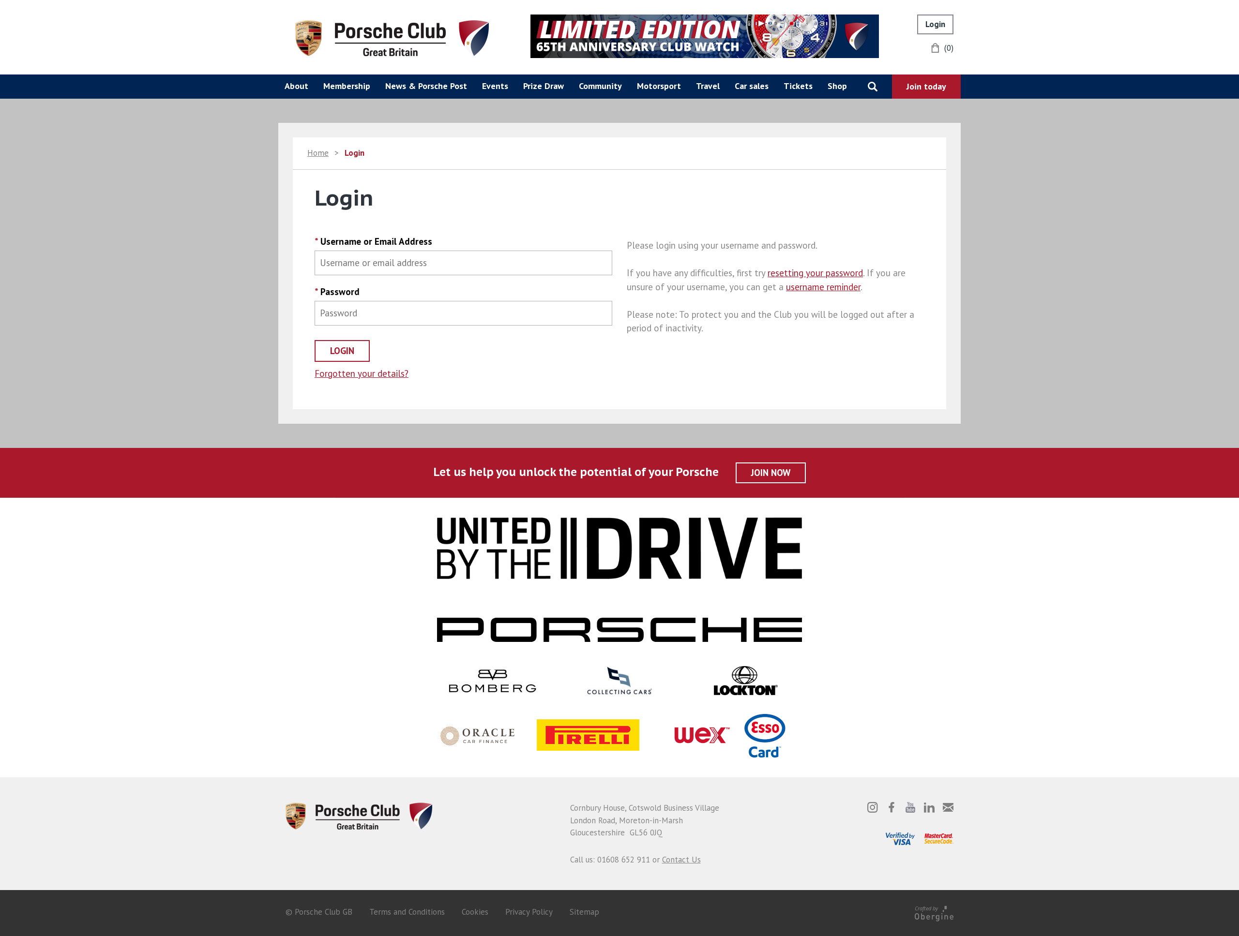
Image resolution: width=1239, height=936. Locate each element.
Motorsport (659, 85)
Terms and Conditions (407, 911)
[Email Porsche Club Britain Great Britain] (948, 807)
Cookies (475, 911)
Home (318, 153)
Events (495, 85)
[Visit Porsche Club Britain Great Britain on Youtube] (910, 807)
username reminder (823, 287)
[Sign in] (935, 24)
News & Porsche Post (426, 85)
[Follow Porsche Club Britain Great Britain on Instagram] (872, 807)
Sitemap (584, 911)
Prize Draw (543, 85)
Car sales (752, 85)
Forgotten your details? (361, 373)
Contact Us (681, 859)
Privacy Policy (529, 911)
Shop (837, 85)
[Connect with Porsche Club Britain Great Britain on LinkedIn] (929, 807)
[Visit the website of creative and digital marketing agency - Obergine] (934, 912)
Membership (346, 85)
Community (600, 85)
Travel (708, 85)
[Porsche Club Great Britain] (392, 37)
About (296, 85)
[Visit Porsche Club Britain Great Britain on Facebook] (891, 807)
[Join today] (926, 86)
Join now (770, 472)
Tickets (798, 85)
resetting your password (815, 273)
